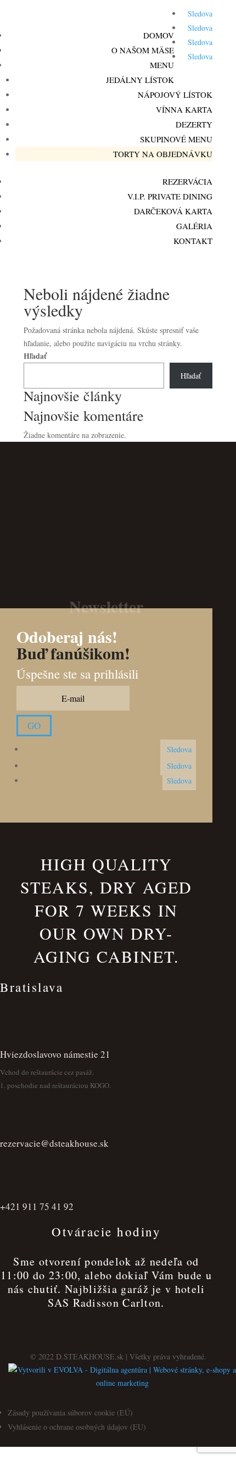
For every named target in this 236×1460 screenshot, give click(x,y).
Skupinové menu (176, 139)
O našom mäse (142, 50)
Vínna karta (184, 109)
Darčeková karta (173, 211)
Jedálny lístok (140, 79)
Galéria (194, 225)
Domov (158, 35)
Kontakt (192, 240)
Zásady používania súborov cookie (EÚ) (70, 1412)
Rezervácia (187, 181)
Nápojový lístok (175, 94)
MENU (162, 64)
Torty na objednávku (162, 153)
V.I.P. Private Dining (169, 196)
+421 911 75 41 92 (37, 1206)
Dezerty (194, 124)
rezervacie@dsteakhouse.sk (54, 1143)
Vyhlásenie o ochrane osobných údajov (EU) (77, 1427)
